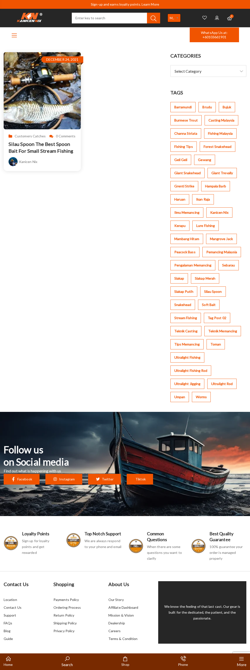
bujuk (227, 107)
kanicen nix (219, 212)
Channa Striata (185, 133)
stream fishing (185, 318)
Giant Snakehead (187, 173)
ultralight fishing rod (191, 370)
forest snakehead (217, 146)
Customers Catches (30, 136)
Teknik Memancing (222, 331)
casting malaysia (221, 120)
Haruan (179, 199)
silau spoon (213, 291)
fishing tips (183, 146)
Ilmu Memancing (186, 212)
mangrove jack (221, 239)
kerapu (180, 225)
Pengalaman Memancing (193, 265)
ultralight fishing (187, 357)
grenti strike (184, 186)
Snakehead (182, 305)
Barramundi (183, 107)
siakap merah (205, 278)
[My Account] (217, 18)
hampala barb (215, 186)
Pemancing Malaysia (221, 252)
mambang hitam (186, 239)
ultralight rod (222, 384)
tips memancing (187, 344)
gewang (204, 160)
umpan (179, 397)
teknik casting (186, 331)
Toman (215, 344)
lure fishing (205, 225)
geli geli (181, 160)
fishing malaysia (220, 133)
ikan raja (203, 199)
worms (201, 397)
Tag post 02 (217, 318)
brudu (207, 107)
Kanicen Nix (28, 162)
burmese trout (186, 120)
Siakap (179, 278)
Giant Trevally (222, 173)
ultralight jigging (187, 384)
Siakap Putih (183, 291)
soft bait (209, 305)
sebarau (228, 265)
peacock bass (185, 252)
